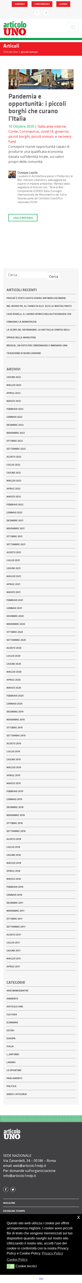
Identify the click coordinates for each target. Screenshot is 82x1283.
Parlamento (14, 1078)
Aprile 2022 (13, 488)
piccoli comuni (42, 136)
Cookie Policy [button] (17, 1259)
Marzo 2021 (14, 592)
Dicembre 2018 (15, 807)
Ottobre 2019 (14, 727)
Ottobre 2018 (15, 823)
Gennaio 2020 (14, 703)
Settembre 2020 (16, 640)
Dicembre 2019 (15, 711)
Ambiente (12, 998)
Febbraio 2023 (15, 409)
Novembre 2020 (16, 624)
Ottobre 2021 (14, 536)
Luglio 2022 (13, 464)
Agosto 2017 (14, 934)
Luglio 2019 (13, 751)
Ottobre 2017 (14, 918)
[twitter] (46, 12)
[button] (11, 1266)
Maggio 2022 (14, 480)
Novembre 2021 (16, 528)
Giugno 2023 (14, 377)
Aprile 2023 (13, 393)
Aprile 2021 (13, 584)
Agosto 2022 (14, 456)
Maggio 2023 (14, 385)
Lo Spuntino (14, 1070)
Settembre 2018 (16, 831)
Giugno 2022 (14, 472)
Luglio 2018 (13, 847)
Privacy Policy (52, 1253)
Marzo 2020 (14, 687)
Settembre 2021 (16, 544)
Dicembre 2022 (15, 425)
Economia (12, 1022)
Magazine (9, 1203)
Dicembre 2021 (15, 520)
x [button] (78, 1217)
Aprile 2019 (13, 775)
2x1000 (63, 4)
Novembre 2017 (16, 910)
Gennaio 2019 (14, 799)
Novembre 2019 (16, 719)
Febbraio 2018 (15, 887)
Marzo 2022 (14, 496)
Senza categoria (17, 1094)
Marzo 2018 (14, 879)
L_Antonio (13, 1054)
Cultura (12, 1014)
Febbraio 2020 (15, 695)
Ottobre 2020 (15, 632)
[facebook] (37, 12)
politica (11, 1086)
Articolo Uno (15, 1006)
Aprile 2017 (13, 966)
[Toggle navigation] (73, 27)
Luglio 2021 (13, 560)
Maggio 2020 (14, 671)
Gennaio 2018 (14, 894)
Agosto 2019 (14, 743)
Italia (41, 126)
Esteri (10, 1030)
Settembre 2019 (16, 735)
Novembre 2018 (16, 815)
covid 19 (47, 131)
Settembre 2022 (16, 448)
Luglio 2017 (13, 942)
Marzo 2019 (14, 783)
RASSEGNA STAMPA (14, 1211)
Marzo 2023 (14, 401)
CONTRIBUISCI (42, 4)
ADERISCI (20, 4)
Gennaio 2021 (14, 608)
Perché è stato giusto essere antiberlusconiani (36, 298)
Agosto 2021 (14, 552)
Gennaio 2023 (14, 417)
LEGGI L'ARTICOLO (23, 217)
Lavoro (11, 1062)
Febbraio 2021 (15, 600)
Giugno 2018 (14, 855)
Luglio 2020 (13, 656)
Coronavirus (29, 131)
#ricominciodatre (17, 990)
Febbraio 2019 (15, 791)
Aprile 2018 (13, 871)
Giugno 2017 (14, 950)
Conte (13, 131)
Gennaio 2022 (14, 512)
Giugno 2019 (14, 759)
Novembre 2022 (16, 433)
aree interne (56, 126)
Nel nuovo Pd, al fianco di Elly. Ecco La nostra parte (39, 306)
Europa (11, 1038)
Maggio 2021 (14, 576)
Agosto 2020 (14, 648)
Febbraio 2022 (15, 504)
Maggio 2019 (14, 767)
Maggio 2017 (14, 958)
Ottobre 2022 (15, 440)
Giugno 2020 (14, 663)
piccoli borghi (19, 136)
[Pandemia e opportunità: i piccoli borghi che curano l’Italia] (41, 80)
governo (62, 131)
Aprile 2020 (14, 679)
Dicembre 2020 (15, 616)
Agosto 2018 (14, 839)
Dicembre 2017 (15, 902)
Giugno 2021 (14, 568)
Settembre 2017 (16, 926)
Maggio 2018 (14, 863)
